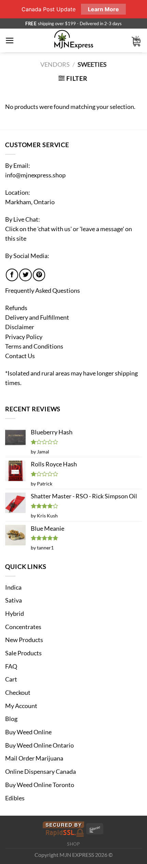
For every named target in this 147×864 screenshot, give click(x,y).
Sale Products (23, 653)
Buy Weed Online (28, 732)
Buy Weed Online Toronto (39, 784)
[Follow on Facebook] (12, 275)
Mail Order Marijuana (34, 758)
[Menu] (9, 40)
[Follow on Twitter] (25, 275)
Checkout (17, 692)
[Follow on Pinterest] (39, 275)
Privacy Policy (23, 336)
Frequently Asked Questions (42, 290)
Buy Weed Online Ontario (39, 745)
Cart (11, 679)
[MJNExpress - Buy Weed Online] (74, 40)
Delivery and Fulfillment (37, 317)
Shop (73, 844)
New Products (24, 639)
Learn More (103, 9)
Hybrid (14, 613)
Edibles (15, 798)
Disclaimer (19, 327)
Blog (11, 718)
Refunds (16, 307)
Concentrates (23, 626)
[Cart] (136, 40)
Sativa (13, 600)
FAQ (11, 666)
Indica (13, 587)
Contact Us (20, 355)
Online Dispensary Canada (40, 771)
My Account (21, 705)
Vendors (55, 64)
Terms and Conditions (34, 346)
